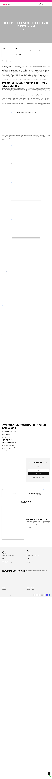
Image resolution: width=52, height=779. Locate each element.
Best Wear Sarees (6, 440)
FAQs (28, 583)
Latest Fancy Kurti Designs (8, 451)
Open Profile (19, 54)
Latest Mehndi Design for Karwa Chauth (36, 519)
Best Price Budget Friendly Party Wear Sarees (11, 447)
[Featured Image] (13, 523)
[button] (43, 1)
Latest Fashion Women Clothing (9, 445)
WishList (28, 582)
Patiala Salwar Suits (6, 434)
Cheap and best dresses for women (9, 436)
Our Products (4, 583)
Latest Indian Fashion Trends (8, 444)
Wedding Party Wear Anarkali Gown (9, 442)
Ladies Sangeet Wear (5, 101)
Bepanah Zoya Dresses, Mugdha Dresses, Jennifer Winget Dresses (15, 433)
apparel (10, 138)
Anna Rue (16, 48)
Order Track (4, 589)
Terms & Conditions (30, 589)
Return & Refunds (30, 587)
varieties (30, 135)
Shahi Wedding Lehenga (7, 439)
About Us (3, 582)
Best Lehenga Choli (7, 450)
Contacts (3, 587)
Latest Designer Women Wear (8, 448)
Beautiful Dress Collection (8, 437)
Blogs (3, 585)
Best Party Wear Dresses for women (9, 431)
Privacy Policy (29, 585)
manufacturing (11, 88)
